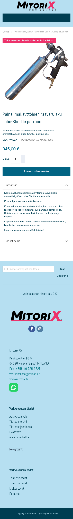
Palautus (14, 493)
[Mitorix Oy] (36, 6)
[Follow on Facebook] (31, 328)
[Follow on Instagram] (39, 328)
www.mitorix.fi (18, 379)
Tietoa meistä (18, 421)
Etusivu (6, 32)
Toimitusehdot (18, 478)
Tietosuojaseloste (20, 427)
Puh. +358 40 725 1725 (25, 368)
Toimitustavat (18, 483)
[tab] (36, 185)
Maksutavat (16, 488)
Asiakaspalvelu (18, 416)
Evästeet (15, 432)
